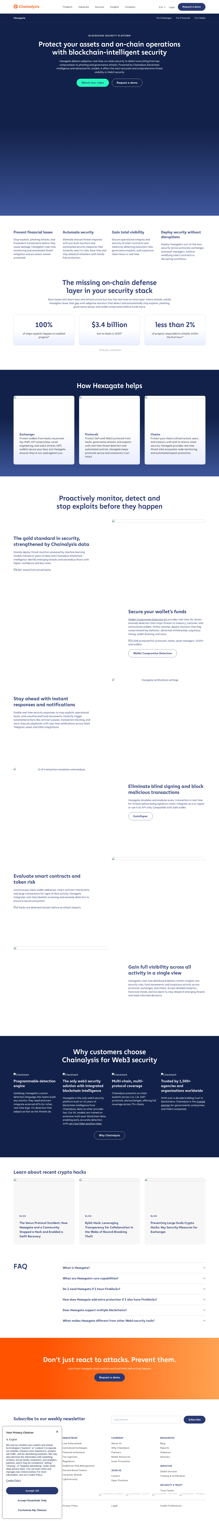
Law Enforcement (72, 1443)
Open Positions (119, 1480)
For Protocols (183, 18)
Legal (114, 1505)
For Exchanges (164, 18)
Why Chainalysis (109, 1135)
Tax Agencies (69, 1456)
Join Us (116, 1470)
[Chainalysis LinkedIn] (111, 1494)
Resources (167, 1437)
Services (166, 1466)
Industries (69, 1437)
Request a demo (191, 6)
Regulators (68, 1461)
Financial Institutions (73, 1452)
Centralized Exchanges (74, 1447)
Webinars (165, 1452)
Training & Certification (172, 1475)
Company (117, 1437)
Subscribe (194, 1419)
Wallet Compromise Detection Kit (147, 619)
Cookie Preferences (171, 1505)
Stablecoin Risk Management (78, 1465)
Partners (116, 1452)
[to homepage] (26, 6)
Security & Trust (171, 1485)
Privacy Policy (70, 1505)
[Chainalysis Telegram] (193, 1494)
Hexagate (19, 17)
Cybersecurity (70, 1479)
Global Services (168, 1471)
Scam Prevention (120, 1461)
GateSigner (140, 816)
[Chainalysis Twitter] (138, 1494)
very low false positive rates (85, 1123)
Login (172, 7)
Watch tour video (92, 82)
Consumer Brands (72, 1474)
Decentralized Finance (74, 1470)
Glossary (165, 1456)
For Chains (200, 18)
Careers (115, 1475)
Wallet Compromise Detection (152, 653)
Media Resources (121, 1456)
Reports (164, 1447)
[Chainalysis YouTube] (164, 1494)
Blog (162, 1443)
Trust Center (167, 1490)
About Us (116, 1443)
